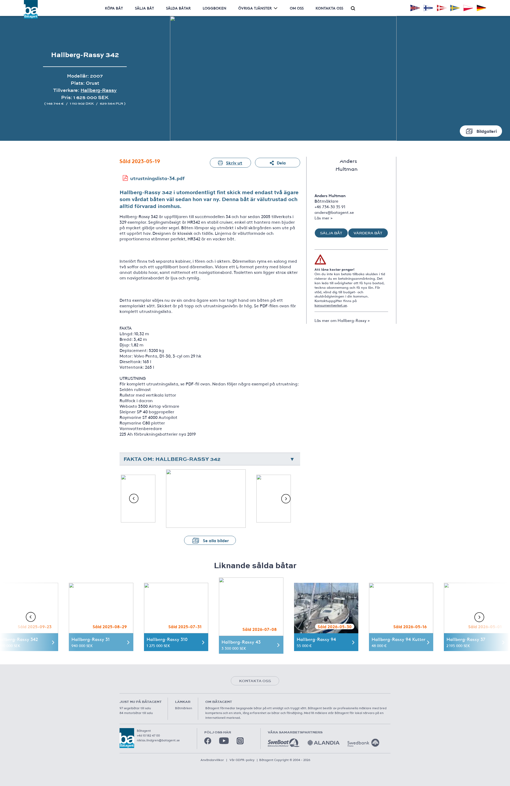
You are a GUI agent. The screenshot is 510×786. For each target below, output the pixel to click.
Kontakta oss (329, 8)
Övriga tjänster (255, 8)
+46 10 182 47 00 (148, 735)
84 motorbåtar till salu (136, 713)
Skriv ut (234, 162)
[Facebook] (207, 740)
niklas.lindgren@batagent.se (158, 740)
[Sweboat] (284, 742)
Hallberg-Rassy (98, 90)
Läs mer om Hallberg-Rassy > (342, 320)
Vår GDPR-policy (242, 760)
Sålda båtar (178, 8)
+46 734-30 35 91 (329, 206)
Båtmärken (183, 708)
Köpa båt (114, 8)
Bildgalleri (487, 131)
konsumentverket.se (330, 305)
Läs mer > (323, 217)
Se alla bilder (216, 540)
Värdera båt (368, 233)
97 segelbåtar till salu (135, 708)
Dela (281, 162)
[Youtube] (224, 740)
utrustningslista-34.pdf (157, 178)
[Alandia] (323, 742)
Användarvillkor (212, 760)
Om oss (297, 8)
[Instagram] (240, 740)
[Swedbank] (363, 742)
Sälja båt (144, 8)
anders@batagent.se (334, 212)
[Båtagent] (31, 9)
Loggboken (214, 8)
